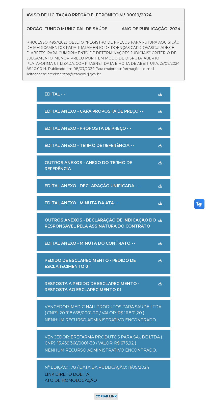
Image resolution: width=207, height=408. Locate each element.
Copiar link (106, 396)
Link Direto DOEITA (67, 374)
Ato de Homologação (71, 380)
